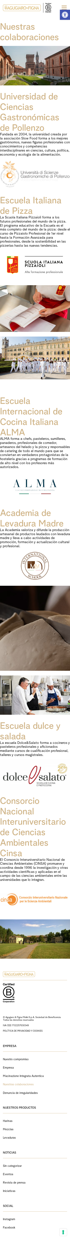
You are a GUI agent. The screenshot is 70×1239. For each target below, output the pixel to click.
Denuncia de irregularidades (20, 1092)
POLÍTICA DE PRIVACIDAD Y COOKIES (23, 1030)
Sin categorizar (12, 1165)
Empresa (8, 1067)
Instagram (9, 1219)
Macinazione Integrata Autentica (23, 1075)
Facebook (9, 1227)
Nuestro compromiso (16, 1059)
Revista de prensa (14, 1182)
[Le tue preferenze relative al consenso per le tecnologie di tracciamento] (63, 1232)
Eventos (8, 1174)
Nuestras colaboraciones (18, 1084)
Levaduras (9, 1137)
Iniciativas (9, 1190)
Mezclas (8, 1129)
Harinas (7, 1120)
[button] (65, 15)
